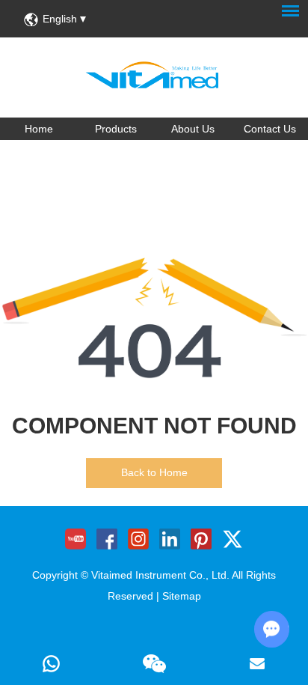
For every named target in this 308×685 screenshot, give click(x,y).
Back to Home (154, 472)
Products (116, 129)
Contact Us (270, 129)
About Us (193, 129)
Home (39, 129)
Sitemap (181, 596)
